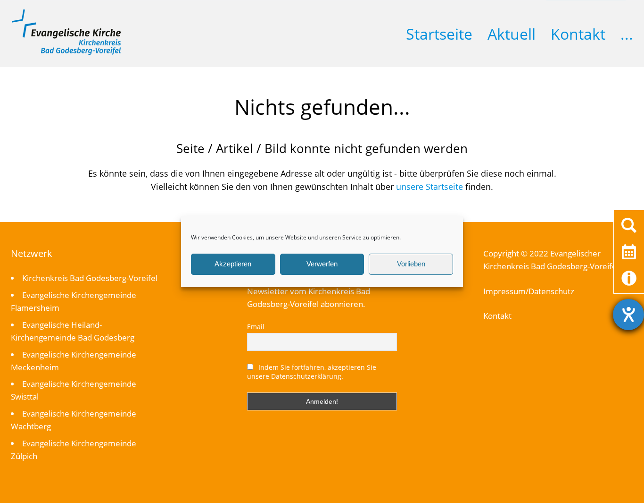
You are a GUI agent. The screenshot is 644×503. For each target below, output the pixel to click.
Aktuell (511, 34)
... (626, 34)
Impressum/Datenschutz (528, 291)
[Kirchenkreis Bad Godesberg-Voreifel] (66, 52)
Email (255, 326)
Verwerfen (322, 264)
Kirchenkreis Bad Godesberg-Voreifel (89, 278)
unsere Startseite (429, 186)
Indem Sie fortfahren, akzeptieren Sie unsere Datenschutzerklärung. (311, 372)
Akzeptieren (233, 264)
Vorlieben (411, 264)
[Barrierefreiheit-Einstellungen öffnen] (628, 314)
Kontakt (578, 34)
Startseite (439, 34)
